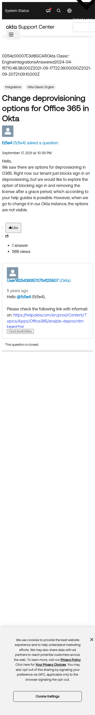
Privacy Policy (71, 660)
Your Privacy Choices (50, 664)
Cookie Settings (48, 696)
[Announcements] (48, 10)
